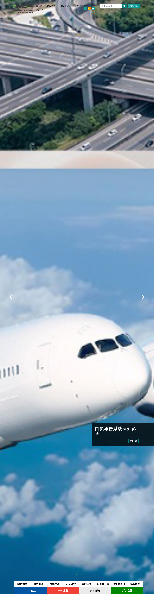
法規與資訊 (119, 584)
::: (37, 3)
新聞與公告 (103, 584)
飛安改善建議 (113, 9)
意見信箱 (65, 5)
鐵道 (97, 590)
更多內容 (133, 441)
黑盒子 (123, 9)
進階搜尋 (134, 6)
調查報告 (139, 9)
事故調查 (130, 9)
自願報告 (87, 584)
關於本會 (22, 584)
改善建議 (55, 584)
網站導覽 (51, 5)
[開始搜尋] (124, 6)
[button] (143, 297)
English (39, 9)
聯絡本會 (135, 584)
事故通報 (78, 5)
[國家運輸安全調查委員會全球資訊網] (23, 7)
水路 (65, 590)
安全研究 (71, 584)
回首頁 (39, 5)
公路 (130, 590)
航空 (33, 590)
